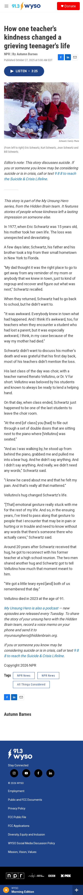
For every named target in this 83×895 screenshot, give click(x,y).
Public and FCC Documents (25, 799)
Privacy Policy (16, 808)
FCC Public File (17, 817)
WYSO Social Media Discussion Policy (31, 843)
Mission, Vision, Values (22, 852)
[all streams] (77, 890)
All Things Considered (31, 684)
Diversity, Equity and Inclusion (26, 834)
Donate (70, 6)
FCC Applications (18, 825)
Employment (16, 791)
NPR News (23, 675)
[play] (6, 890)
